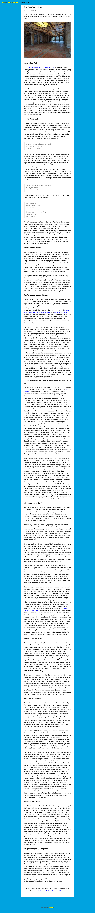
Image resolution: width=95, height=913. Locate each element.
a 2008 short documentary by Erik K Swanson (39, 67)
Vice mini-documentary (61, 312)
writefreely (51, 907)
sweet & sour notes (10, 2)
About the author (25, 2)
